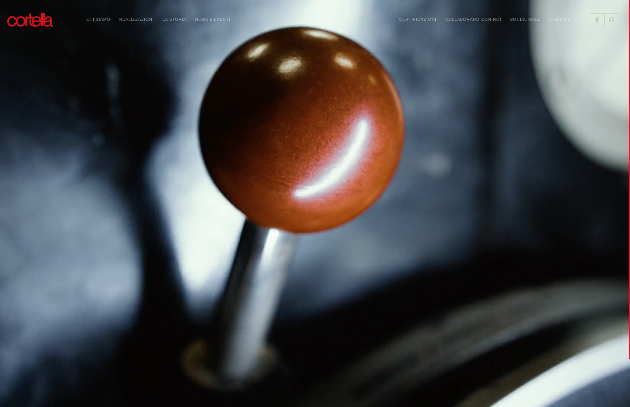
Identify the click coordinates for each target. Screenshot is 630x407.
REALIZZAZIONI (136, 19)
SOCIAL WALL (525, 19)
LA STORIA (174, 19)
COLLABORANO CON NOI (473, 19)
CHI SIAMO (98, 19)
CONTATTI (560, 19)
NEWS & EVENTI (212, 19)
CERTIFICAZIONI (417, 19)
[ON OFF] (610, 392)
